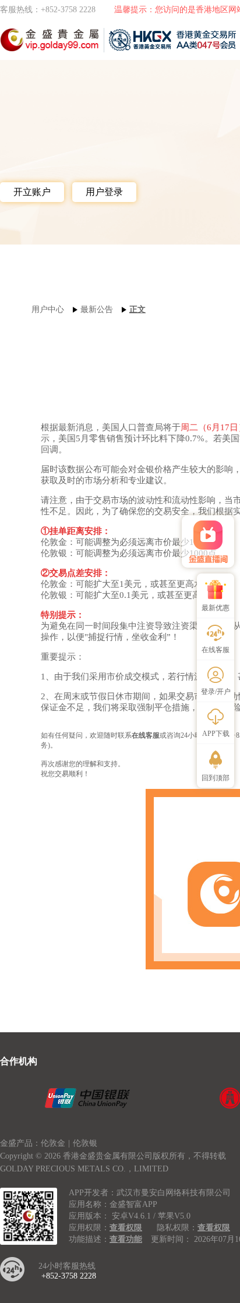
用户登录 (104, 192)
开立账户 (32, 192)
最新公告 (96, 309)
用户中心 (47, 309)
